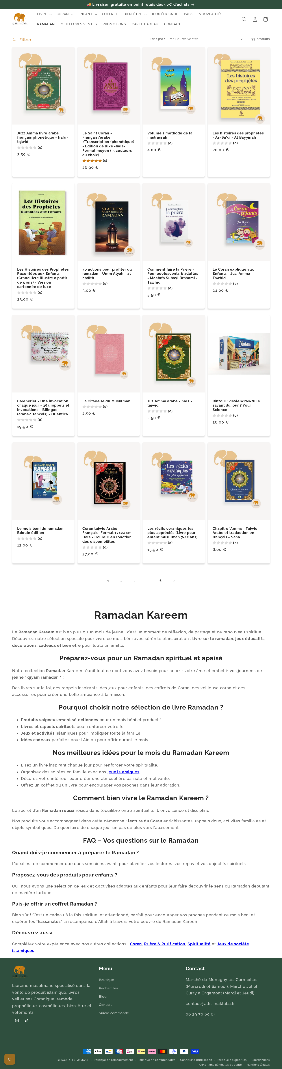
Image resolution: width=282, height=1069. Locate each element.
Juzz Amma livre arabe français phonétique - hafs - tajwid (43, 137)
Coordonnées (261, 1060)
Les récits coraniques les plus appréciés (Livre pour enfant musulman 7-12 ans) (172, 532)
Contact (105, 1005)
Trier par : (157, 39)
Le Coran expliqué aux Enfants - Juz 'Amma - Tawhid (233, 273)
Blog (103, 997)
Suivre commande (114, 1013)
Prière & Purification (164, 944)
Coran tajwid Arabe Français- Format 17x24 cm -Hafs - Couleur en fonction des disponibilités (108, 535)
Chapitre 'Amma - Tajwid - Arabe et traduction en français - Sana (236, 532)
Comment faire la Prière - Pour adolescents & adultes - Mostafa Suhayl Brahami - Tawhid (172, 276)
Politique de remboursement (113, 1060)
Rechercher (108, 988)
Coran (136, 944)
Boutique (106, 980)
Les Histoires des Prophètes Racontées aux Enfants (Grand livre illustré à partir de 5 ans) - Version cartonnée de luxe (43, 278)
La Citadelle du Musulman (106, 401)
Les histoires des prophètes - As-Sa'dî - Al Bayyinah (238, 135)
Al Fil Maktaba (78, 1060)
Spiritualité (198, 944)
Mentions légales (258, 1064)
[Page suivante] (173, 581)
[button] (44, 14)
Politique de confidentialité (157, 1060)
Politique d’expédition (232, 1060)
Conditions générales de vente (220, 1064)
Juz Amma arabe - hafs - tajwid (169, 403)
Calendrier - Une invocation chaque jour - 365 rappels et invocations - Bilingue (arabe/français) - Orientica (43, 407)
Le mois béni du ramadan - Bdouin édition (41, 530)
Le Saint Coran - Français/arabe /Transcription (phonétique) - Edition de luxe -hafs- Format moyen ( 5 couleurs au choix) (108, 144)
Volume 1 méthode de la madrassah (170, 135)
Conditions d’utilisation (196, 1060)
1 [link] (108, 580)
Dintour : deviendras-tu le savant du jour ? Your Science (236, 405)
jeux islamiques (123, 772)
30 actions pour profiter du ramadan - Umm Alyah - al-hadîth (107, 273)
